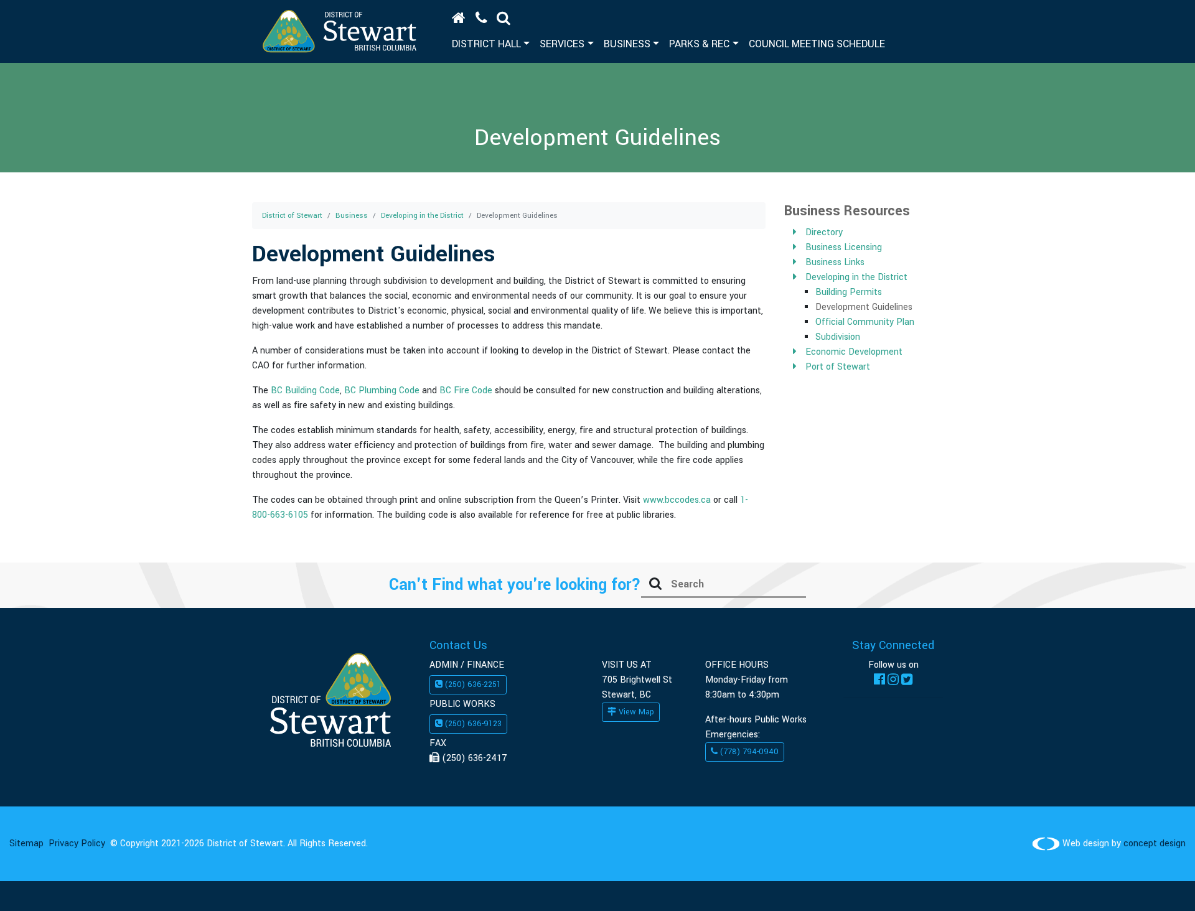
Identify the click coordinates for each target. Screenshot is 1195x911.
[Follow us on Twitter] (906, 679)
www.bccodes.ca (677, 500)
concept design (1154, 843)
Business (351, 215)
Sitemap (26, 843)
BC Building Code (305, 390)
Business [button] (627, 44)
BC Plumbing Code (381, 390)
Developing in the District (422, 215)
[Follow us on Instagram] (893, 679)
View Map (635, 711)
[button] (503, 18)
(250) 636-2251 (472, 684)
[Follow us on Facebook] (879, 679)
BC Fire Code (465, 390)
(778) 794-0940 (748, 751)
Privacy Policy (77, 843)
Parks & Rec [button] (699, 44)
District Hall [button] (486, 44)
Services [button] (562, 44)
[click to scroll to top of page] (1159, 882)
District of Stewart (292, 215)
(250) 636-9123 (472, 723)
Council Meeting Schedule (817, 44)
